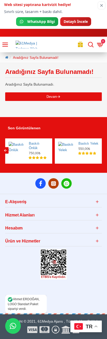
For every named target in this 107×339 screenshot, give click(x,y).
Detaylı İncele (76, 21)
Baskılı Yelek (88, 143)
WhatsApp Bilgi (41, 21)
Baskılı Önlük (34, 146)
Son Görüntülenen (24, 128)
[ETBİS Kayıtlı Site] (53, 264)
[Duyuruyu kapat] (101, 5)
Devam (51, 97)
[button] (5, 150)
